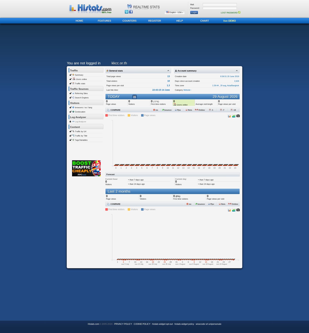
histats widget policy (184, 324)
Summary (79, 75)
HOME (79, 20)
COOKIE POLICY (142, 324)
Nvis (189, 110)
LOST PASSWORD (229, 13)
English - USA (175, 12)
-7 (223, 110)
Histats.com (93, 324)
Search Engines (82, 98)
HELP (179, 20)
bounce (167, 110)
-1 (212, 110)
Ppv (179, 110)
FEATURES (104, 20)
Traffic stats (80, 83)
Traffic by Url (80, 131)
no (156, 110)
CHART (204, 20)
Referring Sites (81, 93)
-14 (234, 110)
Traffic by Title (81, 136)
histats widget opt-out (162, 324)
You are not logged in (83, 63)
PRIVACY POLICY (123, 324)
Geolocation (80, 112)
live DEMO (229, 20)
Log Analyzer (80, 122)
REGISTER (154, 20)
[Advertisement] (153, 43)
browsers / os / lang (83, 107)
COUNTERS (129, 20)
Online (201, 110)
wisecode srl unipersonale (208, 324)
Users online (81, 79)
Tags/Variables (81, 140)
